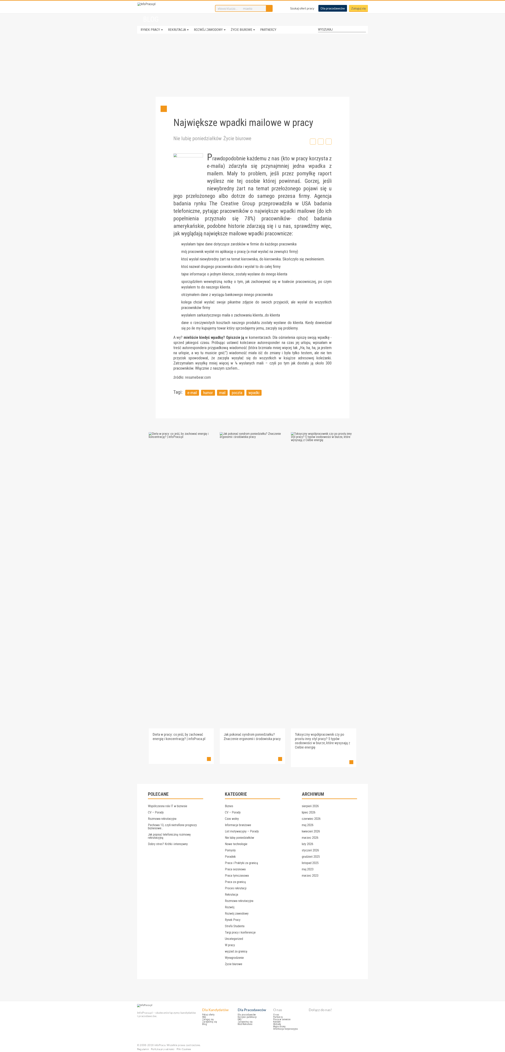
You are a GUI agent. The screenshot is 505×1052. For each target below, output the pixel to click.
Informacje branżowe (238, 825)
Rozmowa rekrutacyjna (162, 819)
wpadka (317, 166)
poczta (237, 392)
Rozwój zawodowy (208, 30)
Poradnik (230, 857)
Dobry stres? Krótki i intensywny (168, 844)
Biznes (229, 806)
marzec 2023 (310, 875)
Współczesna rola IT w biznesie (167, 806)
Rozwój (229, 907)
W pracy (230, 945)
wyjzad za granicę (236, 951)
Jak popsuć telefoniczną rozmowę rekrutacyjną (169, 836)
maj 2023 (307, 869)
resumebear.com (198, 377)
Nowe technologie (236, 844)
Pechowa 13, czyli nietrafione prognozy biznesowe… (172, 826)
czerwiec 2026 (311, 819)
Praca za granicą (235, 882)
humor (208, 392)
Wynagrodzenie (234, 958)
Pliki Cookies (184, 1049)
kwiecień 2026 (311, 831)
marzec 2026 (310, 838)
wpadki (254, 392)
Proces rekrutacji (235, 888)
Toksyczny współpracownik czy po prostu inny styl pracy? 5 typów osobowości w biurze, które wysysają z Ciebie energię (322, 740)
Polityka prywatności (163, 1049)
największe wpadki (275, 211)
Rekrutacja (177, 30)
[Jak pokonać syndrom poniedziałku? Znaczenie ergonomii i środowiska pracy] (252, 437)
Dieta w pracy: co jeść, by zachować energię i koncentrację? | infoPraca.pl (179, 736)
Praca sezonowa (235, 869)
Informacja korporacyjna (285, 1029)
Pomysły (230, 850)
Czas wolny (232, 819)
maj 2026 (307, 825)
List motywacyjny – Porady (242, 831)
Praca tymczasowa (237, 875)
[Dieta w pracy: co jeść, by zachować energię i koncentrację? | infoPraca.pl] (181, 437)
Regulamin (143, 1049)
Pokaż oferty (208, 1014)
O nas (276, 1014)
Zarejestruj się (209, 1021)
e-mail (192, 392)
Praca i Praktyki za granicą (241, 863)
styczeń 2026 (310, 850)
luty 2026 (307, 844)
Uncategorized (234, 939)
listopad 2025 (310, 863)
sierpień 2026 (310, 806)
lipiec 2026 (308, 812)
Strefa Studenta (234, 926)
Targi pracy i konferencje (240, 932)
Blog (204, 1024)
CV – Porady (156, 812)
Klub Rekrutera (245, 1024)
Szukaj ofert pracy (302, 8)
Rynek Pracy (150, 30)
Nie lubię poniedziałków (197, 138)
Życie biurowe (241, 30)
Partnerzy (268, 30)
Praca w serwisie (282, 1019)
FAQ (204, 1017)
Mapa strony (279, 1026)
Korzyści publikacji (247, 1017)
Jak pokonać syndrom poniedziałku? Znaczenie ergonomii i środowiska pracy (252, 736)
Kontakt (277, 1021)
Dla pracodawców (333, 8)
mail (222, 392)
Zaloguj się (358, 8)
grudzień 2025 (311, 857)
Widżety (277, 1024)
